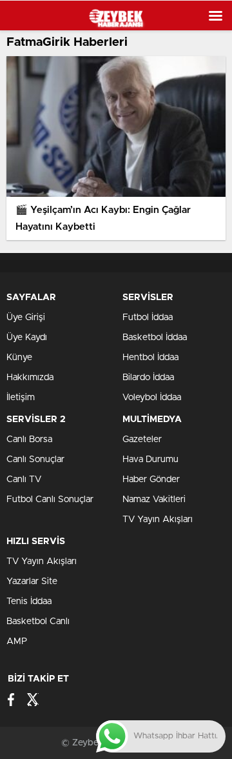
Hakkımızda (29, 377)
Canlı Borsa (29, 439)
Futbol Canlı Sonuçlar (49, 499)
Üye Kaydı (26, 337)
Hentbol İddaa (150, 357)
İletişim (20, 397)
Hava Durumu (150, 459)
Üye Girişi (25, 317)
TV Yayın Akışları (157, 519)
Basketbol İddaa (154, 337)
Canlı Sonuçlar (35, 459)
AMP (16, 641)
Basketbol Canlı (38, 621)
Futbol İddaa (147, 317)
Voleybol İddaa (151, 397)
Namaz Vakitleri (154, 499)
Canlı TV (23, 479)
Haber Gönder (151, 479)
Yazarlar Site (31, 581)
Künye (19, 357)
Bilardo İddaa (148, 377)
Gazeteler (142, 439)
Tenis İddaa (29, 601)
